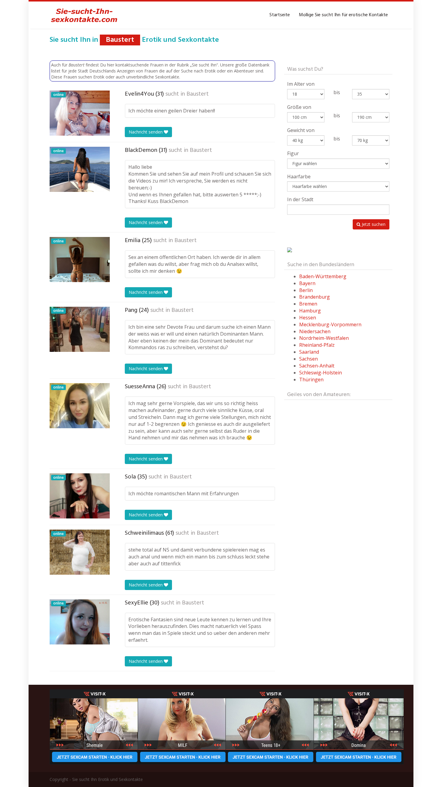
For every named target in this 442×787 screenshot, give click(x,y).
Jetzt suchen (373, 224)
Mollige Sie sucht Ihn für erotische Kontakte (343, 15)
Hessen (307, 317)
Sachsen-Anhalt (316, 365)
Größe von (299, 107)
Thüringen (311, 379)
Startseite (279, 15)
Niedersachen (314, 331)
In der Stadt (300, 199)
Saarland (309, 352)
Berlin (306, 290)
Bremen (308, 303)
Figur (293, 153)
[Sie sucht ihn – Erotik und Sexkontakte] (84, 15)
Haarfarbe (299, 176)
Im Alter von (301, 84)
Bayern (307, 283)
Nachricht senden (146, 132)
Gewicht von (301, 130)
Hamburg (310, 310)
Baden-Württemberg (322, 276)
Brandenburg (314, 297)
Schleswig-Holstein (320, 372)
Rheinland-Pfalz (317, 345)
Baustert (197, 94)
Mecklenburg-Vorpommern (330, 324)
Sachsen (308, 358)
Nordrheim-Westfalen (324, 338)
